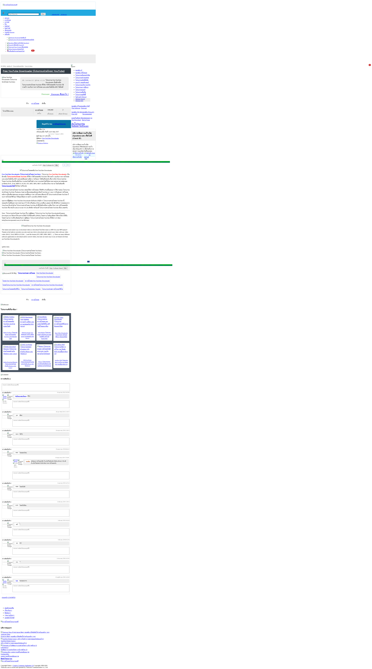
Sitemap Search (80, 99)
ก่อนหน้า (5, 597)
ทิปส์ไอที (7, 26)
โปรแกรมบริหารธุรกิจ (82, 85)
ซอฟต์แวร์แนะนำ (88, 113)
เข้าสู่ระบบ (63, 14)
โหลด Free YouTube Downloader (12, 281)
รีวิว (6, 24)
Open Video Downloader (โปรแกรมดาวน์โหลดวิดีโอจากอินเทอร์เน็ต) (61, 335)
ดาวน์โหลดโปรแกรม (59, 124)
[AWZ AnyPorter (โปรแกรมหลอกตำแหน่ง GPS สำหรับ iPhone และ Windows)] (27, 349)
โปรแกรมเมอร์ (80, 90)
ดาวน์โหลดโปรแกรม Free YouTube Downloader (47, 285)
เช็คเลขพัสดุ (24, 47)
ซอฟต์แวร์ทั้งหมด (81, 73)
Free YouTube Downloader (45, 273)
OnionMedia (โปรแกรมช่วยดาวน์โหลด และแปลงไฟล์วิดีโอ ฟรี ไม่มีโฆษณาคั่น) (44, 335)
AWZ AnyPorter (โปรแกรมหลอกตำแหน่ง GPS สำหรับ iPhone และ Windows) (27, 362)
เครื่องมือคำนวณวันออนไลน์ (16, 51)
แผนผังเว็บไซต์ (9, 618)
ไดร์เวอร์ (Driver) (81, 97)
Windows (45, 143)
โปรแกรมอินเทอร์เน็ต (18, 66)
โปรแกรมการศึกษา (82, 87)
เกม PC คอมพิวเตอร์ (82, 82)
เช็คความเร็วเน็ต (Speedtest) (21, 43)
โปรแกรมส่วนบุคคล (82, 77)
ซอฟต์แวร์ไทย (76, 107)
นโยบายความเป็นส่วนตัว (25, 663)
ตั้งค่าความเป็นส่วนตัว (8, 663)
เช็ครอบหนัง (8, 30)
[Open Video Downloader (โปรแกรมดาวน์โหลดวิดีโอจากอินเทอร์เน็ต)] (61, 322)
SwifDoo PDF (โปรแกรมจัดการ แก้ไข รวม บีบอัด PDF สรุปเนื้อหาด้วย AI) (61, 362)
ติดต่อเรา (8, 613)
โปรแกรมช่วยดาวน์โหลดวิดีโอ (52, 289)
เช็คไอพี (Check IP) (18, 45)
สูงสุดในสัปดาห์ (76, 119)
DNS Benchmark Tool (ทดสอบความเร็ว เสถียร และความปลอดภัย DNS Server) (27, 335)
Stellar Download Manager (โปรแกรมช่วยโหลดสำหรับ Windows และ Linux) (10, 364)
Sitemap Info (79, 101)
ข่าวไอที (7, 22)
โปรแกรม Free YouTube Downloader (48, 277)
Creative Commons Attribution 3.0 (23, 665)
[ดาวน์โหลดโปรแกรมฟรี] (10, 5)
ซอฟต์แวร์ (23, 37)
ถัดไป (13, 597)
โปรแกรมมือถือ (80, 92)
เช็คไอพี (86, 157)
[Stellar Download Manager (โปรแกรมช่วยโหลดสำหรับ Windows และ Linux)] (10, 350)
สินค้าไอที (7, 28)
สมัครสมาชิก (55, 14)
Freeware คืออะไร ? (59, 94)
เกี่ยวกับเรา (8, 610)
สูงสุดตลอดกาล (87, 119)
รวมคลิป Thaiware (9, 32)
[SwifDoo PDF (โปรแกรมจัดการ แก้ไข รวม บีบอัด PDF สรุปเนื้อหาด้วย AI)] (61, 349)
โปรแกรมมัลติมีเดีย (81, 80)
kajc (17, 580)
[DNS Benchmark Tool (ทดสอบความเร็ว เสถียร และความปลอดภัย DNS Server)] (27, 321)
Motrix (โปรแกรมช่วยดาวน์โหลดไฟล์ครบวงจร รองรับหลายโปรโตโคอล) (44, 364)
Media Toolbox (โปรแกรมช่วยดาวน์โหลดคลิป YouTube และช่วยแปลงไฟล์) (10, 335)
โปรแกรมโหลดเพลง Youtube (30, 289)
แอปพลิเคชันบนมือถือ (28, 39)
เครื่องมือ (7, 34)
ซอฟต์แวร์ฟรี (85, 107)
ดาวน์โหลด (8, 20)
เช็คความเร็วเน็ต (77, 157)
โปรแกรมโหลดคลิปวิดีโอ (11, 289)
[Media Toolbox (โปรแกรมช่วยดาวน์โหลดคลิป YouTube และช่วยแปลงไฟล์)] (10, 321)
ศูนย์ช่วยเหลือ (9, 608)
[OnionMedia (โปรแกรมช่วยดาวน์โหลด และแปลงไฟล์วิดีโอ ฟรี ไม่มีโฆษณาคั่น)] (44, 321)
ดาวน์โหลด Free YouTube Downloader (37, 281)
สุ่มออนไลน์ (20, 49)
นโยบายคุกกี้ (40, 663)
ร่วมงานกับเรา (9, 615)
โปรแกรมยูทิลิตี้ (80, 94)
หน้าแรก (7, 18)
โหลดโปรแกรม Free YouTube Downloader (16, 285)
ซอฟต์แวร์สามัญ (77, 113)
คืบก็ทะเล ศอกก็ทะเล (20, 396)
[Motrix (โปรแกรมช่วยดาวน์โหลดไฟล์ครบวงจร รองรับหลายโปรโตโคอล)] (44, 350)
